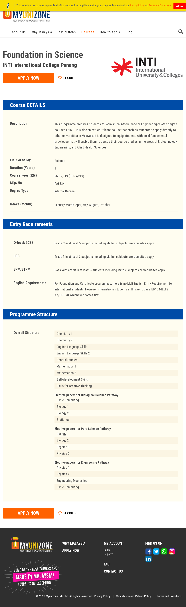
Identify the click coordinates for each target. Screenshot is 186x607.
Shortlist (70, 78)
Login (107, 550)
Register (108, 554)
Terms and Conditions (169, 596)
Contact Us (113, 571)
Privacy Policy (102, 596)
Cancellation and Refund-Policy (133, 596)
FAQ (107, 564)
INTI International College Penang (40, 65)
